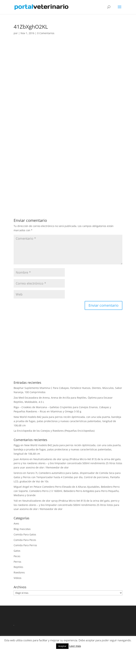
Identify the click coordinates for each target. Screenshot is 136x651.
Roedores (19, 572)
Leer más (75, 646)
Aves (16, 523)
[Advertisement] (68, 70)
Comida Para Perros (25, 545)
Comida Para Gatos (25, 534)
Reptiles (18, 567)
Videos (17, 578)
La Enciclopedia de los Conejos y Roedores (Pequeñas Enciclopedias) (54, 430)
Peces (17, 556)
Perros (17, 561)
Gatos (17, 550)
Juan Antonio (21, 459)
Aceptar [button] (62, 646)
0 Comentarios (45, 33)
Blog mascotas (22, 529)
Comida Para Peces (25, 540)
